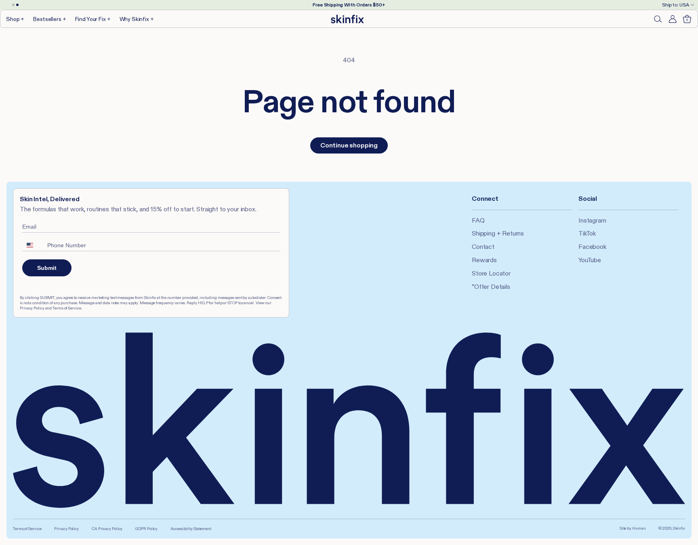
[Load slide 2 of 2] (17, 5)
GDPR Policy (146, 528)
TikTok (587, 233)
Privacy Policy (66, 528)
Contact (483, 246)
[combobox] (32, 245)
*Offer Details (491, 286)
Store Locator (491, 273)
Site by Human (633, 528)
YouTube (589, 260)
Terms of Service (27, 528)
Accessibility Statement (190, 528)
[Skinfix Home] (347, 19)
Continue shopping (349, 145)
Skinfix (679, 528)
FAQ (478, 220)
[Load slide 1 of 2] (13, 5)
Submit (47, 268)
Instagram (592, 220)
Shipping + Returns (498, 233)
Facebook (592, 246)
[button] (15, 18)
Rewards (484, 260)
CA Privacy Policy (107, 528)
